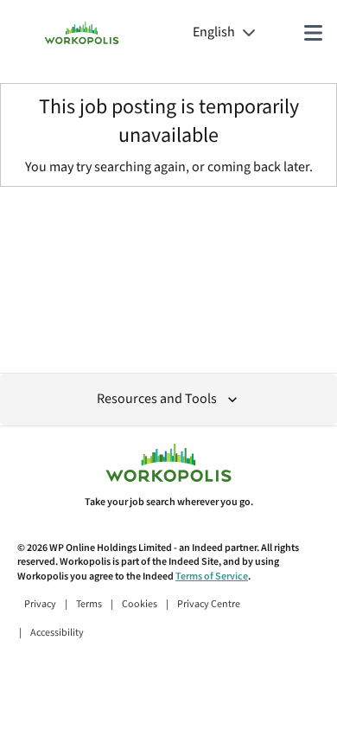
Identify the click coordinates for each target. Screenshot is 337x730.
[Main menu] (312, 32)
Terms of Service (211, 576)
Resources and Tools (157, 399)
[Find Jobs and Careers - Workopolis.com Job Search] (81, 33)
